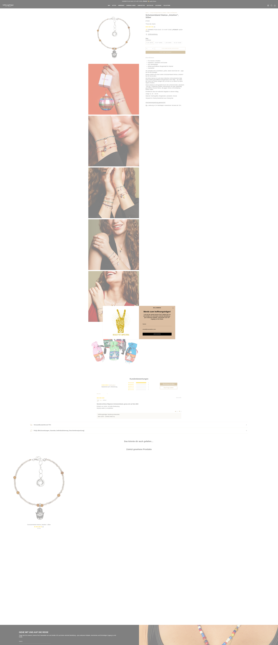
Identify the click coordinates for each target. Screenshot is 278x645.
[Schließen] (173, 308)
